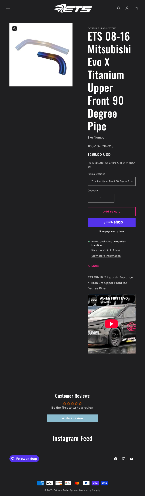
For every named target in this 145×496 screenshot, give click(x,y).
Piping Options (96, 174)
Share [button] (95, 265)
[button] (8, 8)
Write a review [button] (72, 418)
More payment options (111, 231)
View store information (106, 255)
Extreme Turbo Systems (66, 490)
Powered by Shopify (90, 490)
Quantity (93, 190)
